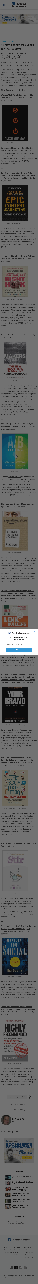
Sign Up (19, 650)
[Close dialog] (35, 631)
